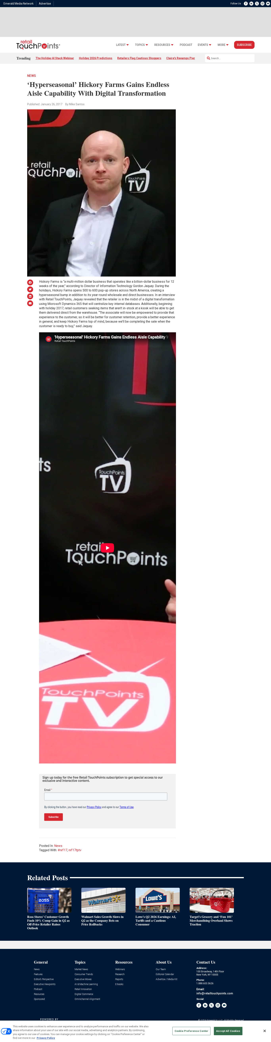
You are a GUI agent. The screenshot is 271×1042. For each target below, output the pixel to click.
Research (120, 974)
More (221, 44)
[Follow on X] (257, 4)
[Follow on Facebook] (246, 4)
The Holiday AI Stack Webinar (55, 58)
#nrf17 (62, 850)
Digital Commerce (84, 994)
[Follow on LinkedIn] (251, 4)
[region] (135, 1031)
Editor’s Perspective (44, 979)
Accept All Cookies (228, 1030)
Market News (81, 969)
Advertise (45, 3)
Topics (140, 44)
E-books (119, 984)
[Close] (264, 1031)
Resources (162, 44)
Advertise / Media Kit (166, 979)
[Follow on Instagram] (262, 4)
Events (203, 44)
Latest (121, 44)
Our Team (161, 969)
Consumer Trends (84, 974)
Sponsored (39, 999)
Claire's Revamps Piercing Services (189, 58)
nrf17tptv (75, 850)
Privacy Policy (46, 1037)
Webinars (120, 969)
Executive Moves (83, 979)
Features (38, 974)
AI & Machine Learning (86, 984)
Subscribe (244, 44)
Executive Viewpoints (45, 984)
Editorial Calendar (165, 974)
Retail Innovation (83, 989)
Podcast (186, 44)
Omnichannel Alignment (87, 999)
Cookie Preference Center (191, 1030)
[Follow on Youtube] (268, 4)
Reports (119, 979)
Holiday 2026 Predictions (95, 58)
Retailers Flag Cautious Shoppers (139, 58)
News (31, 76)
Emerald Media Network (19, 3)
